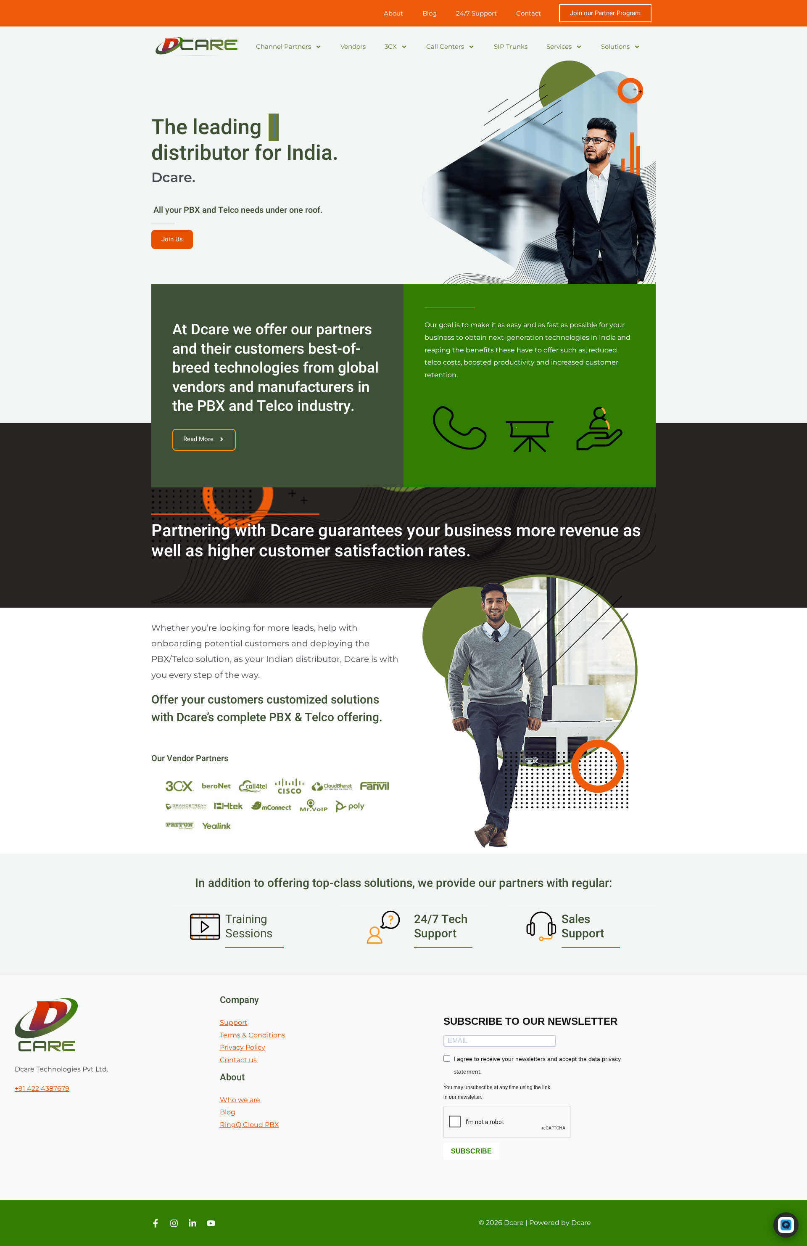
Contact (528, 13)
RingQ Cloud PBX (249, 1125)
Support (234, 1022)
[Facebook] (155, 1223)
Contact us (238, 1060)
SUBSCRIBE (471, 1151)
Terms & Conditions (252, 1035)
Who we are (240, 1100)
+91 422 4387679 (42, 1089)
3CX (391, 46)
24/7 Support (476, 13)
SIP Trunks (510, 46)
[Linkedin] (192, 1223)
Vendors (353, 46)
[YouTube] (211, 1223)
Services (559, 46)
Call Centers (445, 46)
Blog (429, 13)
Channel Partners (283, 46)
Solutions (615, 46)
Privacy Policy (242, 1047)
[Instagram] (174, 1223)
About (393, 13)
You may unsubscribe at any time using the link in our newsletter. (496, 1092)
